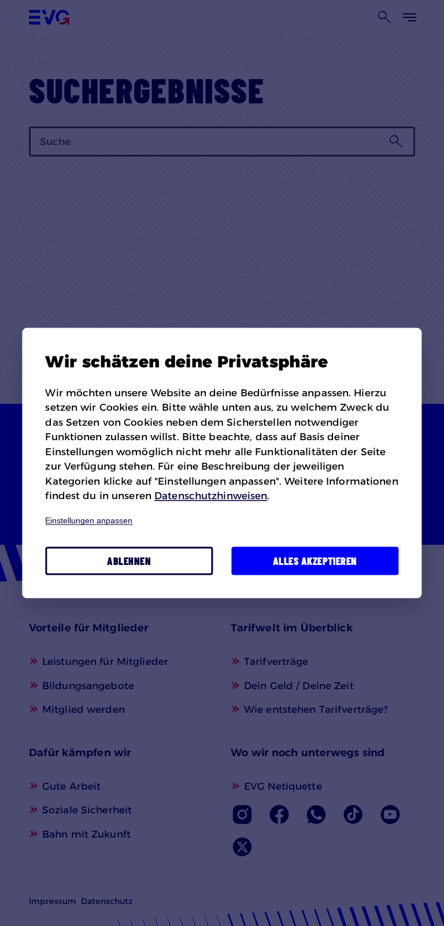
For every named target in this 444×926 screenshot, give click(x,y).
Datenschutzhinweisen (210, 495)
